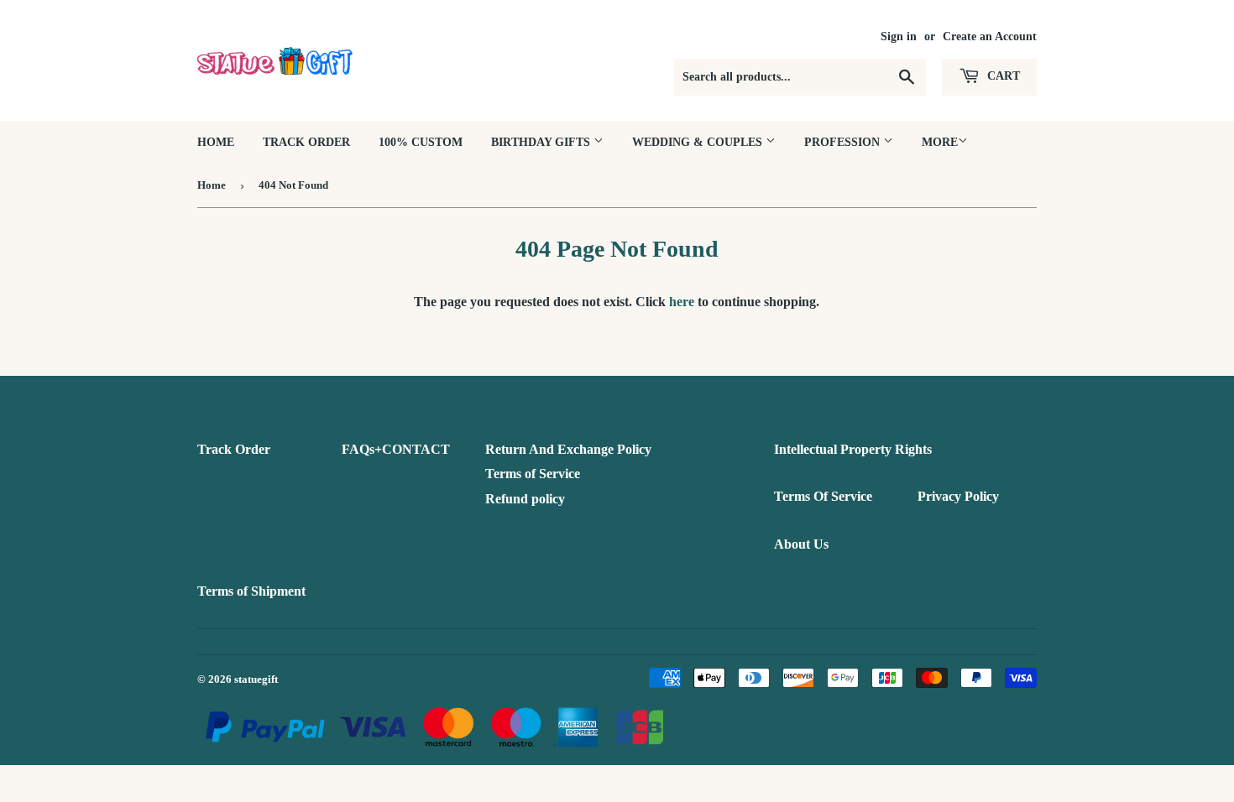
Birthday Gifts (542, 142)
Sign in (899, 36)
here (681, 301)
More (940, 142)
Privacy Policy (958, 496)
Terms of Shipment (251, 591)
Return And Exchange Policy (568, 449)
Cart (1002, 76)
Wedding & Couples (699, 142)
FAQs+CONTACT (396, 449)
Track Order (306, 142)
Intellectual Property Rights (853, 449)
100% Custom (421, 142)
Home (215, 142)
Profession (843, 142)
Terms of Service (532, 473)
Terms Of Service (823, 496)
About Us (801, 544)
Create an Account (990, 36)
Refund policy (525, 499)
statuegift (256, 679)
